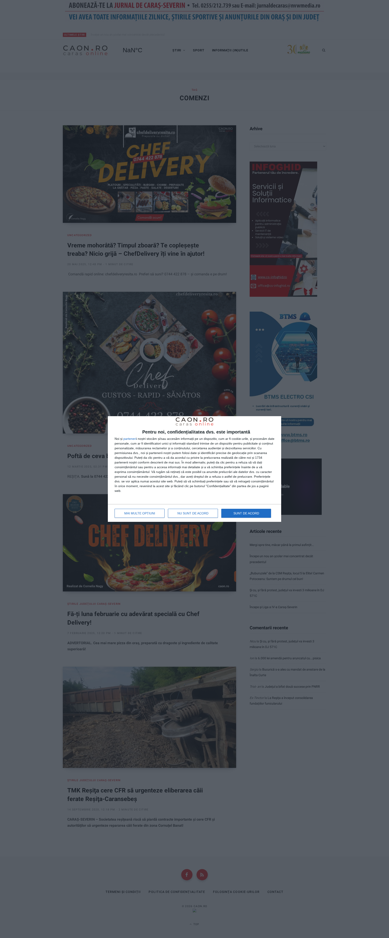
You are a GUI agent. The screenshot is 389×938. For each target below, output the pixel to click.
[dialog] (194, 469)
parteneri (129, 438)
